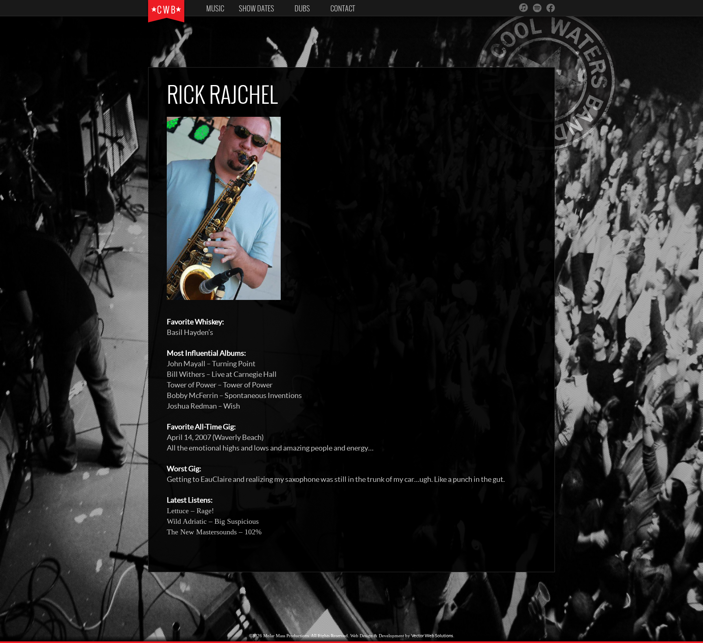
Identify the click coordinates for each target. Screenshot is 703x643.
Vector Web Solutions (432, 635)
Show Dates (256, 8)
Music (215, 8)
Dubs (302, 8)
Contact (342, 8)
